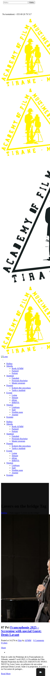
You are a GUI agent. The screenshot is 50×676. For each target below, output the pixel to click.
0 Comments (38, 640)
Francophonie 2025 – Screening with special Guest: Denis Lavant (21, 631)
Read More (6, 673)
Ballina (4, 513)
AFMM (28, 640)
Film (20, 640)
